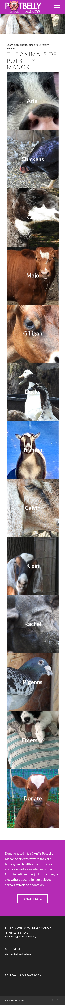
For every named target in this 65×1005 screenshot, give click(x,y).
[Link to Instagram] (57, 1000)
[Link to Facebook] (52, 1000)
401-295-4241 (20, 932)
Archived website (22, 954)
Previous (3, 21)
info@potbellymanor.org (23, 936)
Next (62, 21)
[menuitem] (55, 7)
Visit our (9, 954)
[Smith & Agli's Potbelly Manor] (27, 7)
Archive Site (14, 949)
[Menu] (55, 7)
